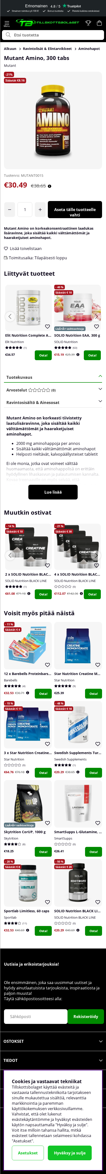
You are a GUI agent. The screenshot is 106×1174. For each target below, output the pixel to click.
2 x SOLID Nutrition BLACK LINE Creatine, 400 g (45, 574)
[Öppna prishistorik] (77, 355)
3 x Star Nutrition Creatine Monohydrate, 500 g (44, 752)
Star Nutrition (64, 680)
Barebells (10, 680)
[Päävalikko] (7, 23)
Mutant (10, 65)
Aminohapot (89, 48)
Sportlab (10, 917)
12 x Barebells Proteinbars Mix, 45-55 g (37, 673)
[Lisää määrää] (40, 209)
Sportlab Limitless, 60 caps (26, 911)
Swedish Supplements (70, 759)
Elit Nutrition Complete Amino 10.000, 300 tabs (45, 335)
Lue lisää (53, 492)
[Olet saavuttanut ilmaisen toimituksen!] (9, 209)
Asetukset (28, 1153)
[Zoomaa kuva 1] (53, 120)
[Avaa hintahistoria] (49, 186)
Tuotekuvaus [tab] (19, 377)
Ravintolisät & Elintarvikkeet (47, 48)
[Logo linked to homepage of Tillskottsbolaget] (48, 23)
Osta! (43, 355)
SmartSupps (63, 838)
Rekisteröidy (85, 1016)
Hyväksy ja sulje (70, 1153)
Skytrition (11, 838)
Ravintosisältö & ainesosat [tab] (32, 402)
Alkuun (10, 48)
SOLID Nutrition (66, 342)
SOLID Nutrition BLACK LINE (26, 581)
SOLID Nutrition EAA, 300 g (77, 335)
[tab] (51, 390)
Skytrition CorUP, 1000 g (25, 832)
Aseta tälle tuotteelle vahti (75, 212)
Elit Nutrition (14, 342)
